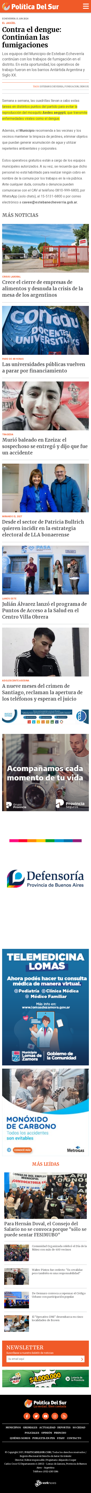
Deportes (63, 1427)
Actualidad (47, 1427)
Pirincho (60, 1432)
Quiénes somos (20, 1438)
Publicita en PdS (43, 1438)
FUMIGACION (72, 86)
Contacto (74, 1438)
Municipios (13, 1427)
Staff (61, 1438)
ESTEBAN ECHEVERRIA (51, 86)
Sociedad (79, 1427)
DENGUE (84, 86)
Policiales (32, 1432)
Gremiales (30, 1427)
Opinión (46, 1432)
